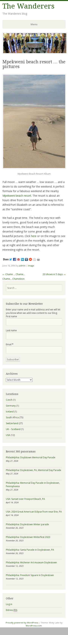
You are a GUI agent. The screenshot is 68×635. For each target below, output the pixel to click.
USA (8, 435)
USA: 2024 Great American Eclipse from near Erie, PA (34, 511)
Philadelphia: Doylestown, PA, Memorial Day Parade (33, 470)
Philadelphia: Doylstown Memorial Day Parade (30, 457)
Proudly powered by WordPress (22, 622)
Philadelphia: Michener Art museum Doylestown (31, 562)
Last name (11, 330)
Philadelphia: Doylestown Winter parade (27, 524)
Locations (12, 394)
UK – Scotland (13, 429)
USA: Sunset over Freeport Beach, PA (25, 499)
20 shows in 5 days (54, 274)
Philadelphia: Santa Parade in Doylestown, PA (30, 549)
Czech (9, 399)
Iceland (10, 411)
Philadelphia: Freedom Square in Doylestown (30, 575)
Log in (9, 604)
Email (9, 344)
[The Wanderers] (34, 53)
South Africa (12, 417)
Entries (11, 610)
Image (31, 265)
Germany (11, 405)
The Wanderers (28, 6)
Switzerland (12, 423)
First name (11, 316)
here (33, 236)
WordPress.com (34, 625)
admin (22, 265)
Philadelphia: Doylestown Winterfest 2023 (28, 537)
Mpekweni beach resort (16, 195)
